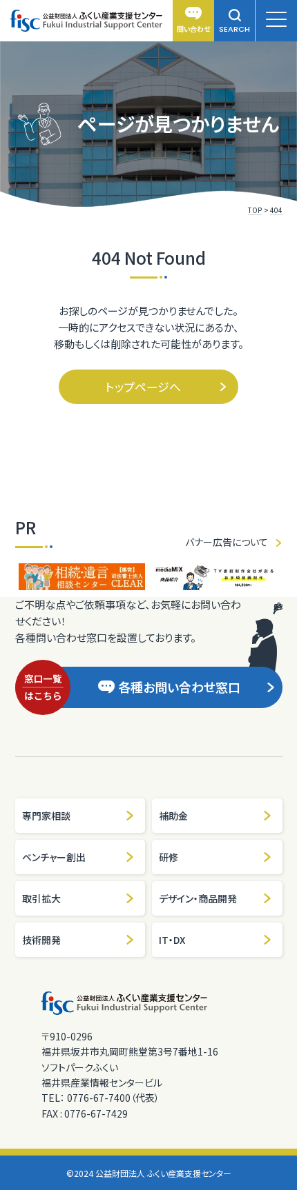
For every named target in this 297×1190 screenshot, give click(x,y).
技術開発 (41, 940)
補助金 (173, 816)
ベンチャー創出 (54, 857)
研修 (168, 857)
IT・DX (172, 940)
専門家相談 (46, 816)
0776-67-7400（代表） (113, 1098)
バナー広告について (226, 542)
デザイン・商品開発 (198, 898)
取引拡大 (41, 898)
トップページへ (143, 386)
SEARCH (234, 28)
